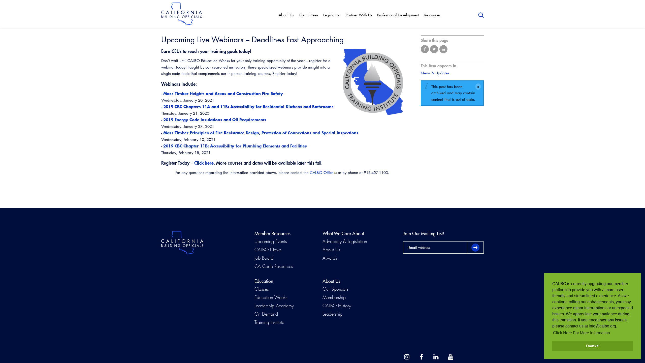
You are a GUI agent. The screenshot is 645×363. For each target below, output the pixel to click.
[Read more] (373, 82)
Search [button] (481, 15)
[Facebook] (421, 357)
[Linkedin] (436, 357)
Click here (204, 163)
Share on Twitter (434, 49)
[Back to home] (181, 14)
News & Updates (435, 73)
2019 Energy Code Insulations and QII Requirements (215, 119)
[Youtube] (450, 357)
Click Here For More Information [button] (581, 333)
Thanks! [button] (593, 346)
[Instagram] (407, 357)
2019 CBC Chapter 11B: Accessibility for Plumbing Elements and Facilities (235, 145)
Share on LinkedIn (443, 49)
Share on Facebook (425, 49)
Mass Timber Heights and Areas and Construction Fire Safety (222, 93)
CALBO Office (322, 172)
